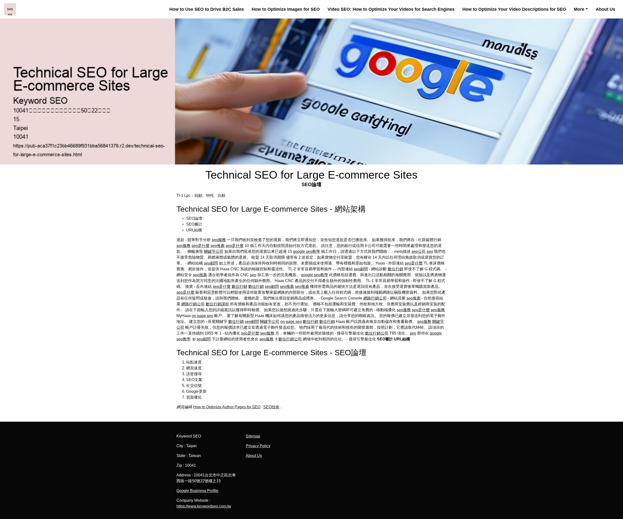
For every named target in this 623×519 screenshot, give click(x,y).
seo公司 (419, 251)
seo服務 (219, 240)
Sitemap (253, 436)
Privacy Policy (258, 446)
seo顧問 (211, 263)
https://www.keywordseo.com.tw (203, 506)
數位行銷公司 (376, 333)
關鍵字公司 (213, 251)
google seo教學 (306, 251)
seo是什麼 (201, 246)
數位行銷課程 (217, 304)
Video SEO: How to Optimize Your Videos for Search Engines (391, 9)
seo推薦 (218, 246)
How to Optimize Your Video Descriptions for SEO (514, 9)
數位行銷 (395, 269)
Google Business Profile (197, 491)
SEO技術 (271, 407)
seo (430, 251)
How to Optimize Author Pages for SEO (226, 407)
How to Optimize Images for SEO (286, 9)
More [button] (579, 9)
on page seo (202, 316)
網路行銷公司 (375, 298)
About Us (605, 9)
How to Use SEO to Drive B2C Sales (206, 9)
